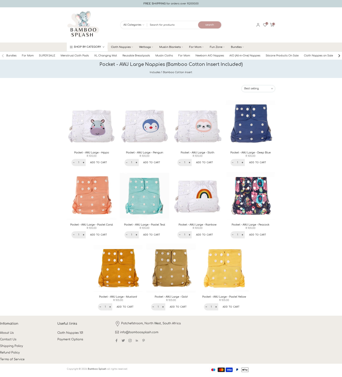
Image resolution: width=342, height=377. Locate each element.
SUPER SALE (47, 55)
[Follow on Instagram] (130, 340)
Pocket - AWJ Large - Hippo (91, 152)
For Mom (195, 47)
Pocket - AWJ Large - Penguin (144, 152)
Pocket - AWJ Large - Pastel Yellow (224, 296)
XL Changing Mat (105, 55)
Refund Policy (10, 352)
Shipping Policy (11, 346)
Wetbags (145, 47)
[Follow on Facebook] (116, 340)
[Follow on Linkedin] (136, 340)
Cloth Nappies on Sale (318, 55)
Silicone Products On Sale (282, 55)
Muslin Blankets (170, 47)
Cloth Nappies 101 (70, 332)
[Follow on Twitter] (123, 340)
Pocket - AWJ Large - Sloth (197, 152)
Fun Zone (216, 47)
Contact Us (8, 339)
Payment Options (70, 339)
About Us (7, 332)
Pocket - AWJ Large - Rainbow (197, 224)
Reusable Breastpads (136, 55)
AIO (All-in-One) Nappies (244, 55)
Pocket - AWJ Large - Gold (171, 296)
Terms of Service (12, 359)
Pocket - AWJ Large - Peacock (251, 224)
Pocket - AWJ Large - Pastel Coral (91, 224)
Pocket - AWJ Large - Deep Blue (250, 152)
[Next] (339, 55)
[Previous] (3, 55)
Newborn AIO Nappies (209, 55)
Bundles (236, 47)
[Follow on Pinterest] (143, 340)
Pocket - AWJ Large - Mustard (118, 296)
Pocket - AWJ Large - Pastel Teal (144, 224)
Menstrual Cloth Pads (75, 55)
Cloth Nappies (121, 47)
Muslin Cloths (164, 55)
